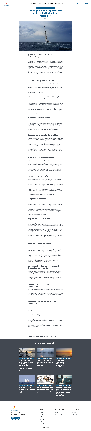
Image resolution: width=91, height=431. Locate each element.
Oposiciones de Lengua (52, 333)
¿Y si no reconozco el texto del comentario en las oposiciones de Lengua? (45, 363)
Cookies (56, 416)
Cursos (41, 414)
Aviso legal (57, 412)
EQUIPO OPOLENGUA (33, 3)
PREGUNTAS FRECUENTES (59, 3)
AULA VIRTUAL (76, 3)
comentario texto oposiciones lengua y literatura (38, 333)
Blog (41, 416)
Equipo (41, 412)
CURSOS (40, 3)
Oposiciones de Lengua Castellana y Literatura (45, 7)
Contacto (41, 421)
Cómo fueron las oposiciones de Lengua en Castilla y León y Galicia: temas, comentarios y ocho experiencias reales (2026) (26, 365)
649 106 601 (74, 412)
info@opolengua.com (75, 414)
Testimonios (42, 419)
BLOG (45, 3)
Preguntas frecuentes (43, 417)
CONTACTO (67, 3)
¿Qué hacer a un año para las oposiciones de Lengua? (27, 389)
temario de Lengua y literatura (49, 336)
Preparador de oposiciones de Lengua (35, 336)
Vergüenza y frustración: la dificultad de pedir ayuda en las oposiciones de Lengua (63, 364)
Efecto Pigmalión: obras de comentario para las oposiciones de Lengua (45, 389)
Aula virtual (42, 423)
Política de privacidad (58, 414)
